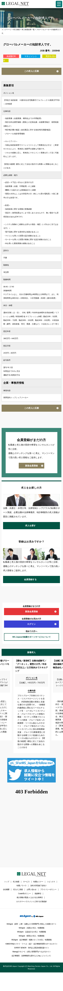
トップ (6, 882)
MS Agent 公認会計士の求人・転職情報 (31, 932)
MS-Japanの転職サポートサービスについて (31, 637)
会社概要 (6, 889)
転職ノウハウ (21, 885)
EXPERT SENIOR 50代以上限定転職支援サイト (31, 948)
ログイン (31, 624)
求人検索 (16, 882)
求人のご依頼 (18, 889)
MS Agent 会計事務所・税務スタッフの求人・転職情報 (31, 940)
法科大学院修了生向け (38, 885)
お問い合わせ (31, 889)
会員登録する (30, 579)
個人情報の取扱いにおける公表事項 (29, 897)
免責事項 (38, 893)
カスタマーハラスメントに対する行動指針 (31, 901)
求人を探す (30, 525)
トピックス (51, 882)
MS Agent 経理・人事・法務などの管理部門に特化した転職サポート (31, 924)
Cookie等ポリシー (24, 893)
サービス (26, 882)
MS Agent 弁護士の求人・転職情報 (31, 928)
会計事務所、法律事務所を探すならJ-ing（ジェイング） (31, 956)
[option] (31, 705)
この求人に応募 (31, 71)
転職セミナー (38, 882)
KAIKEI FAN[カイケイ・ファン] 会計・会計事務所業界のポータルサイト (31, 944)
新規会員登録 (31, 465)
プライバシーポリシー (48, 889)
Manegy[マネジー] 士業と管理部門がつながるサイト (31, 952)
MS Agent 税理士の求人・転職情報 (31, 936)
